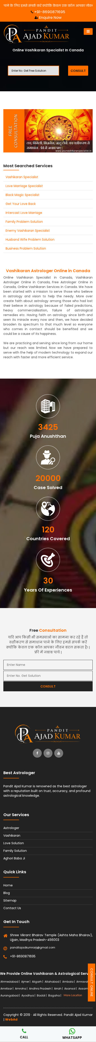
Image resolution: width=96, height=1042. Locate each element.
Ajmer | (26, 982)
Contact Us (12, 908)
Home (8, 885)
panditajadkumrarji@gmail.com (32, 947)
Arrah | (58, 988)
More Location (73, 995)
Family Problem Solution (24, 221)
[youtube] (58, 753)
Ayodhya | (28, 995)
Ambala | (68, 982)
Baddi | (42, 995)
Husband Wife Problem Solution (30, 239)
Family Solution (15, 850)
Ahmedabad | (10, 982)
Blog (6, 893)
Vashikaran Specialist (22, 177)
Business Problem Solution (26, 248)
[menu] (88, 31)
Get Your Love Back (21, 204)
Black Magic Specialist (23, 195)
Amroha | (21, 988)
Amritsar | (7, 988)
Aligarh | (38, 982)
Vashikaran (11, 835)
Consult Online (92, 982)
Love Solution (13, 843)
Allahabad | (53, 982)
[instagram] (48, 753)
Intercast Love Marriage (24, 212)
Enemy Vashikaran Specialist (28, 230)
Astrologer (11, 828)
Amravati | (83, 982)
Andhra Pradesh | (41, 988)
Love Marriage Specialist (24, 186)
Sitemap (10, 900)
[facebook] (37, 753)
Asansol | (70, 988)
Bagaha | (55, 995)
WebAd (11, 1019)
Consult (78, 71)
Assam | (84, 988)
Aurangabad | (10, 995)
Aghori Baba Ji (14, 858)
